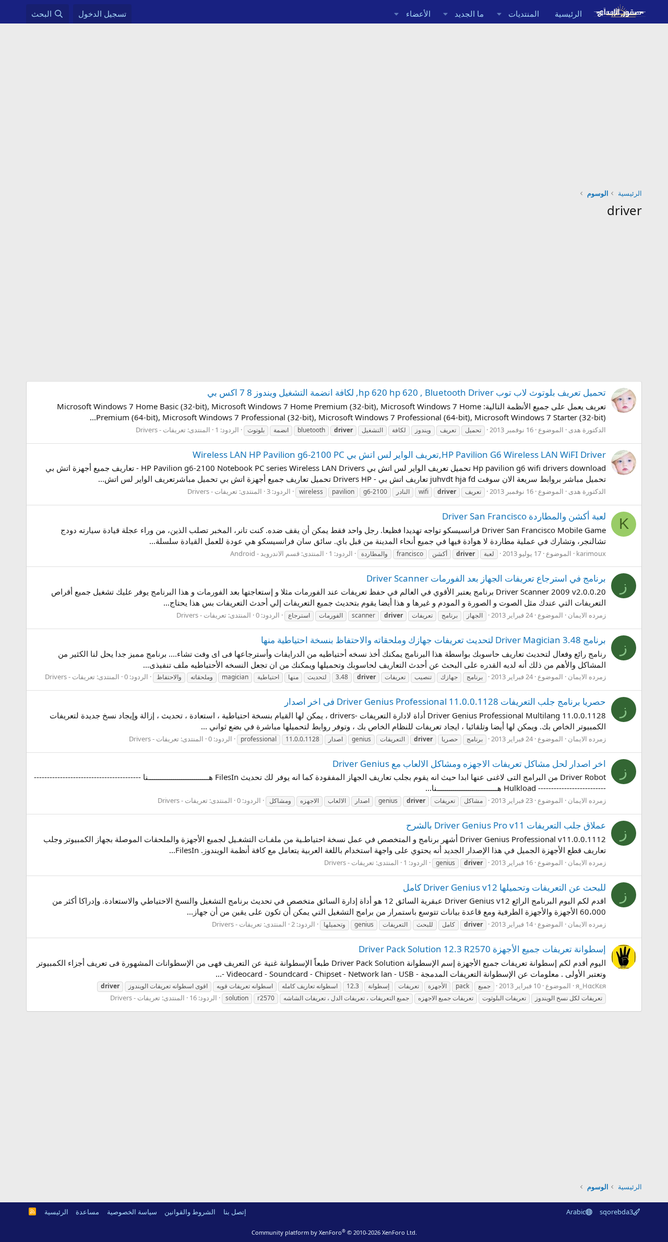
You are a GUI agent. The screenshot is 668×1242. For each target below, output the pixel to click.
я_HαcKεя (591, 985)
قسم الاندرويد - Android (265, 553)
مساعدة (87, 1211)
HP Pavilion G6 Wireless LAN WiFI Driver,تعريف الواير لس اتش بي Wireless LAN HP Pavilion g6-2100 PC (399, 454)
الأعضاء (418, 13)
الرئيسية (568, 13)
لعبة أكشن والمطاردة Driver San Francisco (524, 516)
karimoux (591, 553)
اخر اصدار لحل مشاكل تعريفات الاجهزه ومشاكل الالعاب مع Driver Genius (469, 764)
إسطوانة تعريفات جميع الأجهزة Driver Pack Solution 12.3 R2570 (482, 949)
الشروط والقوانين (190, 1211)
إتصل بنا (234, 1211)
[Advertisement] (334, 102)
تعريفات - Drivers (161, 429)
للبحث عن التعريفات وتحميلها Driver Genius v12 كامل (504, 887)
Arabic (576, 1211)
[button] (499, 13)
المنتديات (523, 13)
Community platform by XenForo (334, 1232)
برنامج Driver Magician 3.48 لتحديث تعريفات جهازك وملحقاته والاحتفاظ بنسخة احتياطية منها (433, 640)
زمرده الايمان (587, 615)
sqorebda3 (616, 1211)
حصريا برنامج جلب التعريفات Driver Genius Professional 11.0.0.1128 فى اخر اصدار (445, 701)
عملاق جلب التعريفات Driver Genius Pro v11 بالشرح (506, 825)
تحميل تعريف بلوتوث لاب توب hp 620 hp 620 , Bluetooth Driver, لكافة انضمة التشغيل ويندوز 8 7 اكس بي (406, 392)
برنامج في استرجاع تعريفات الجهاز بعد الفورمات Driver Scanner (486, 578)
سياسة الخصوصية (132, 1211)
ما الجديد (469, 13)
